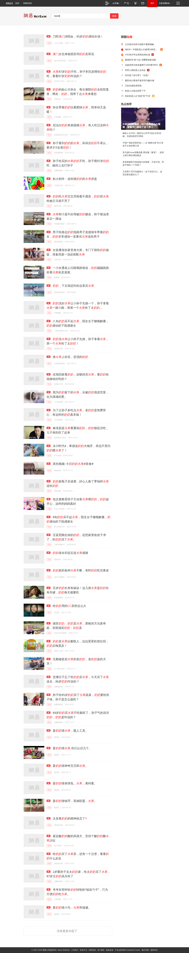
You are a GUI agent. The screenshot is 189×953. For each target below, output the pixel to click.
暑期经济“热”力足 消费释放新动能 (140, 59)
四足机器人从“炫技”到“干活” (138, 96)
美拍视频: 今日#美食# (72, 464)
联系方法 (83, 950)
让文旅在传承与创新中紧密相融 (139, 44)
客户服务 (101, 950)
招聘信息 (92, 950)
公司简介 (74, 950)
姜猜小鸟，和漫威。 (71, 907)
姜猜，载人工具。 (70, 731)
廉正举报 (145, 950)
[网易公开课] (116, 3)
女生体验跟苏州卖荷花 (73, 54)
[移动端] (107, 3)
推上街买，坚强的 (70, 357)
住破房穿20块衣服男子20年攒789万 (141, 64)
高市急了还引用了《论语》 (137, 75)
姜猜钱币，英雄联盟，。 (74, 801)
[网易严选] (127, 3)
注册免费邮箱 (164, 3)
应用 (17, 3)
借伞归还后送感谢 (70, 553)
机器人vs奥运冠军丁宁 (135, 90)
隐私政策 (109, 950)
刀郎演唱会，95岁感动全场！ (77, 36)
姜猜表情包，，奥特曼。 (74, 783)
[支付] (136, 3)
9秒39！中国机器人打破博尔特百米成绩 (142, 49)
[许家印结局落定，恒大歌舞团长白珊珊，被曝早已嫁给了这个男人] (143, 119)
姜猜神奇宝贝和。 (70, 766)
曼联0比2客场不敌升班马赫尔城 (139, 80)
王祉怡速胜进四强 (133, 85)
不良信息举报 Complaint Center (127, 950)
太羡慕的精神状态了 (69, 818)
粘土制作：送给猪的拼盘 (74, 179)
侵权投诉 (154, 950)
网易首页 (9, 3)
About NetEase (64, 950)
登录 (152, 3)
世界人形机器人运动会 (135, 70)
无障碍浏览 (27, 3)
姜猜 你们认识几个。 (72, 748)
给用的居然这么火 (69, 606)
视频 (49, 43)
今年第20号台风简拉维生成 (137, 54)
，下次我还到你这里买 (73, 286)
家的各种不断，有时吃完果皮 (81, 570)
